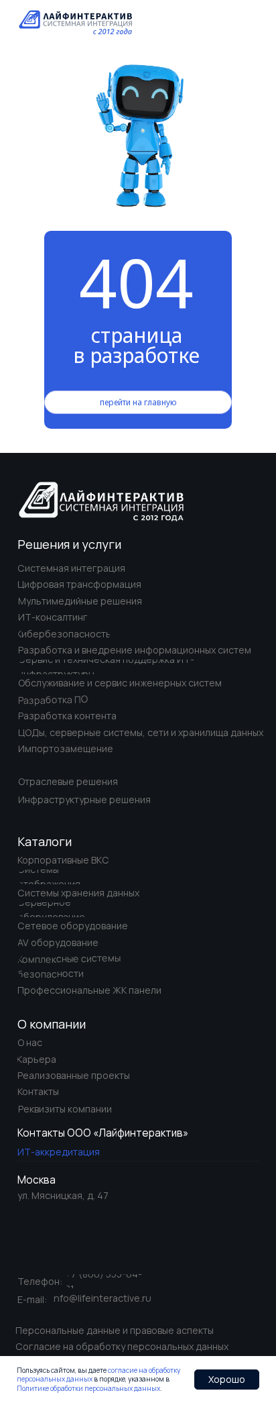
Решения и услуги (69, 544)
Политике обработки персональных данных (88, 1388)
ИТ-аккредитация (58, 1151)
